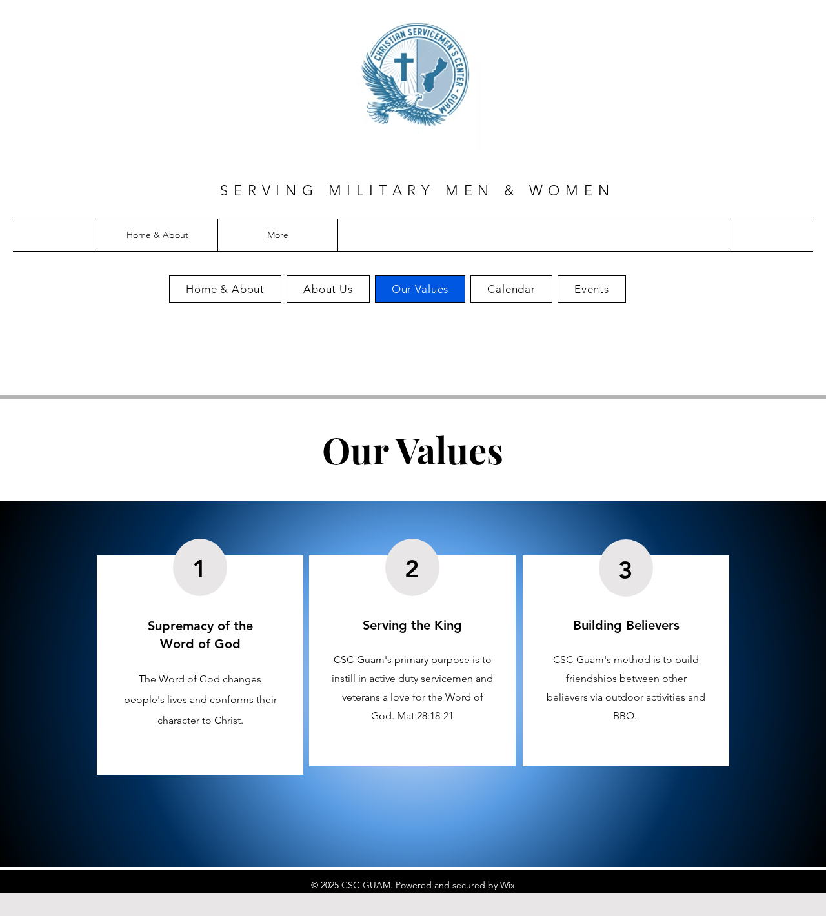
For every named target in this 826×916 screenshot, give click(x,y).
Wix (507, 885)
